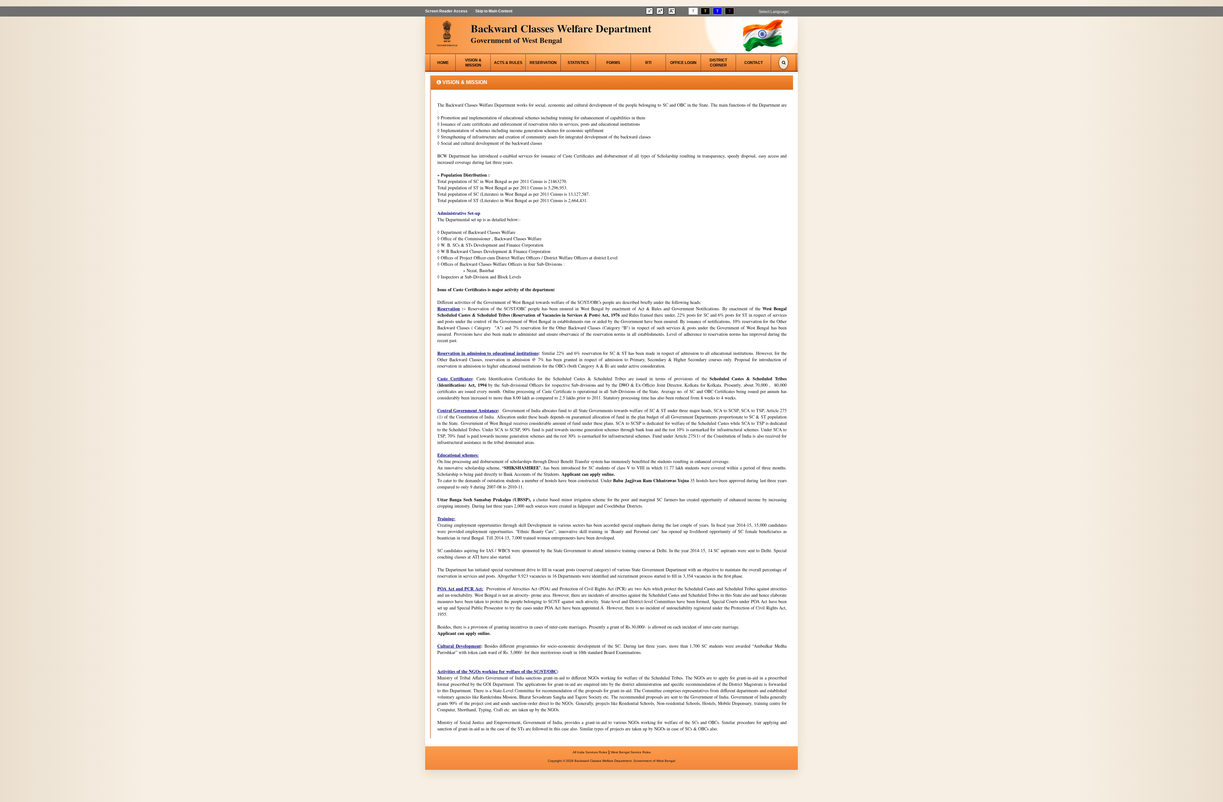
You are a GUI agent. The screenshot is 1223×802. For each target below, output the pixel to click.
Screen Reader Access (446, 11)
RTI (648, 62)
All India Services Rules (590, 752)
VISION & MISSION (473, 62)
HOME (443, 62)
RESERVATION (543, 62)
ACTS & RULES (508, 62)
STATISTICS (578, 62)
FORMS (613, 62)
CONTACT (753, 62)
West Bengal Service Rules (631, 752)
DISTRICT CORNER (718, 62)
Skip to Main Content (493, 11)
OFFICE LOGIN (683, 62)
